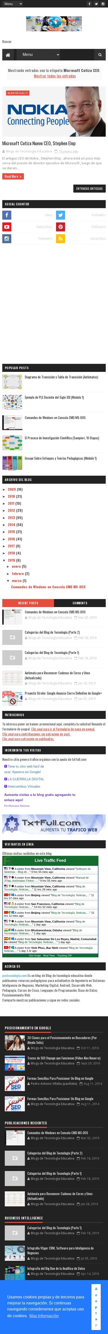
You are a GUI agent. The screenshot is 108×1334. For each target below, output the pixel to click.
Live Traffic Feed (50, 860)
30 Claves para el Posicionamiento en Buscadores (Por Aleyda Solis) (62, 1040)
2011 (11, 503)
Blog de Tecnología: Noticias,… (70, 895)
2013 (12, 517)
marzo (17, 580)
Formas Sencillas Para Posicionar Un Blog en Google (60, 1078)
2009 (12, 489)
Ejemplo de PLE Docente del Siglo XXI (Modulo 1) (54, 397)
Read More (11, 176)
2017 (12, 545)
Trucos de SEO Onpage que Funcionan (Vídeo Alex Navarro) (63, 1057)
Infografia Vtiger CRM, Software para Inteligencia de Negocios (60, 1250)
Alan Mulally (18, 93)
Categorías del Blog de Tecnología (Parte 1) (52, 652)
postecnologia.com (15, 975)
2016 (12, 538)
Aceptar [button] (96, 1307)
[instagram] (103, 4)
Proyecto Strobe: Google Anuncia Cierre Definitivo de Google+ (63, 693)
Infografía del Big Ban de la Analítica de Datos (56, 1268)
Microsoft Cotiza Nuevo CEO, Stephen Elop (39, 142)
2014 (12, 524)
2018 (12, 552)
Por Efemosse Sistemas (17, 806)
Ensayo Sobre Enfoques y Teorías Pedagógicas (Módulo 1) (61, 458)
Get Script (35, 955)
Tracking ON (64, 955)
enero (17, 566)
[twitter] (96, 4)
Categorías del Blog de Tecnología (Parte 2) (52, 632)
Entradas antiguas (89, 188)
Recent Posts (28, 603)
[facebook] (89, 4)
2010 (12, 496)
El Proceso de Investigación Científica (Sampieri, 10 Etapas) (62, 437)
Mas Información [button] (44, 1316)
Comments (80, 603)
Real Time (49, 955)
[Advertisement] (54, 305)
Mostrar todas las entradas (55, 75)
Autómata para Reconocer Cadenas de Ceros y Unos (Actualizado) (57, 675)
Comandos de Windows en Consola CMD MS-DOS (55, 417)
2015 (12, 531)
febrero (18, 573)
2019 (12, 560)
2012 (12, 510)
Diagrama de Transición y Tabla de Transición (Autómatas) (61, 376)
